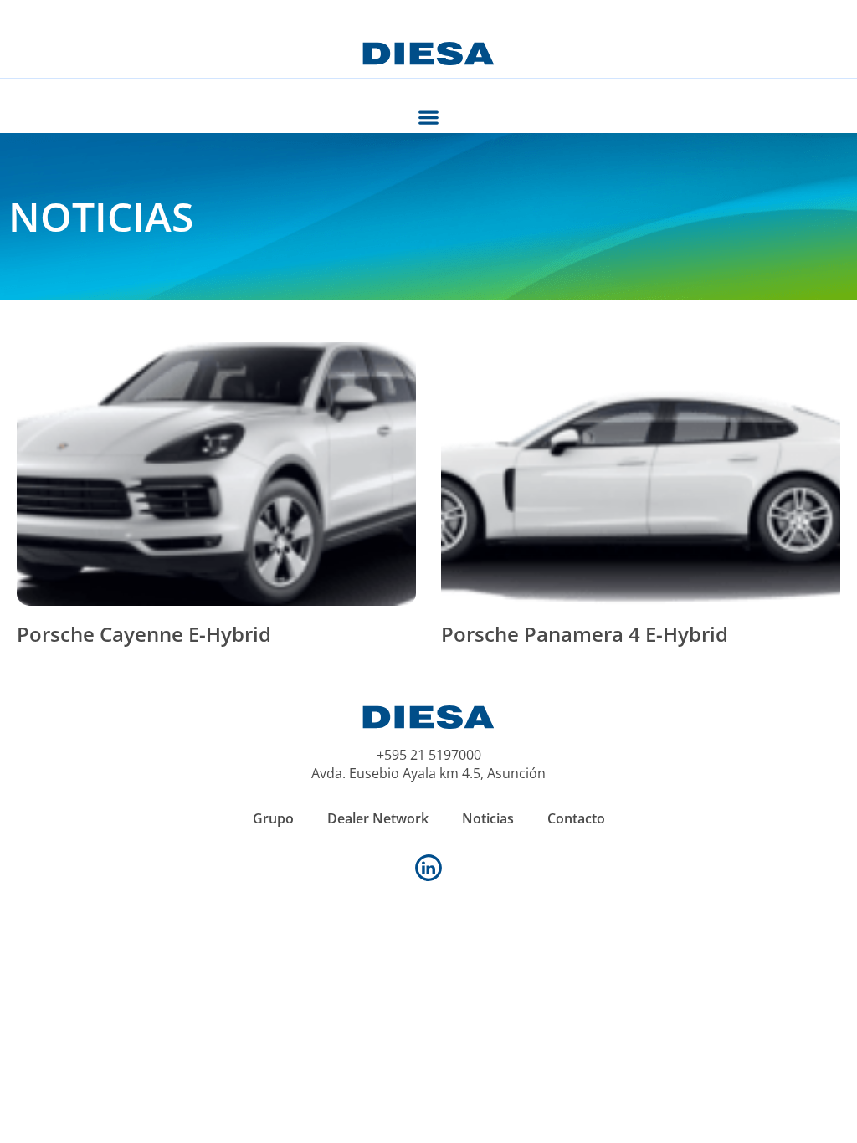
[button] (429, 116)
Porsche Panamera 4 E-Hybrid (584, 634)
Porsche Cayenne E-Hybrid (144, 634)
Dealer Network (377, 818)
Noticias (488, 818)
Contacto (576, 818)
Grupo (273, 818)
